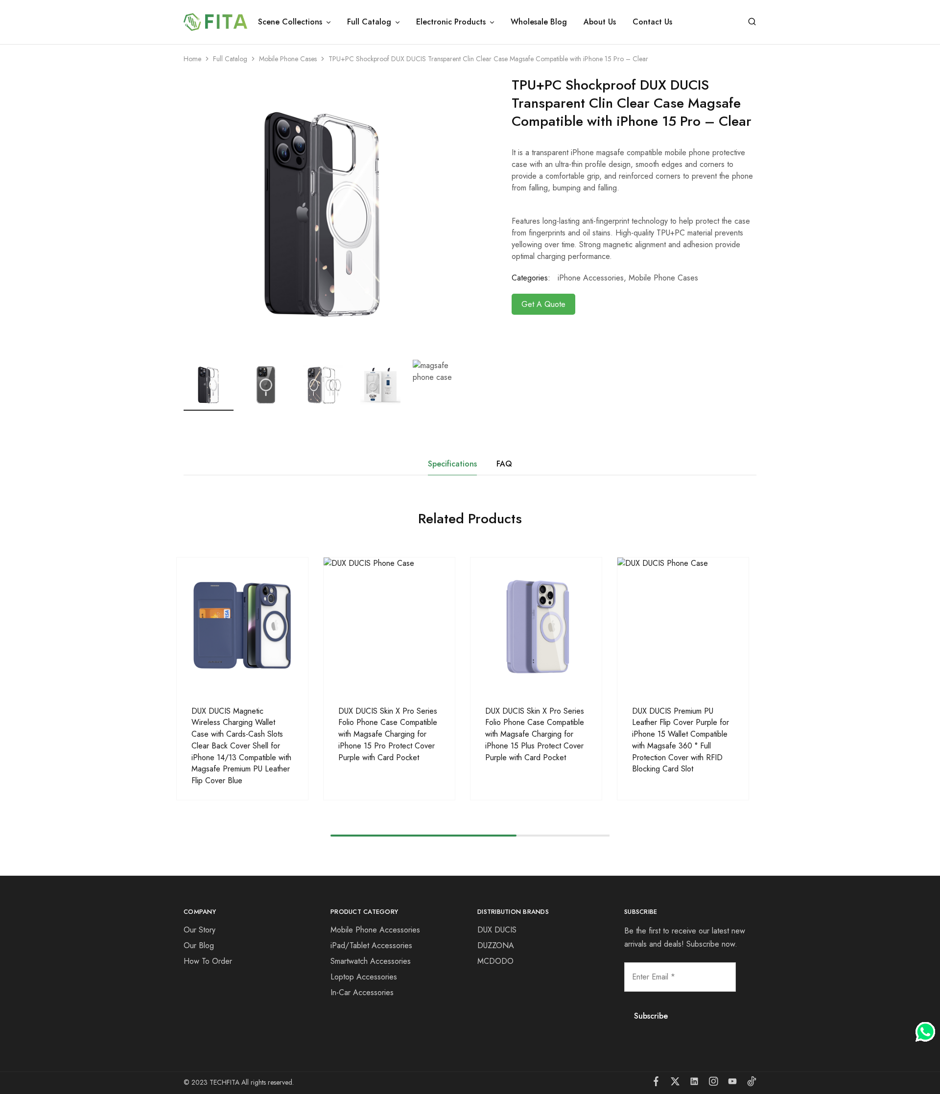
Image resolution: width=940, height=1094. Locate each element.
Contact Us (652, 22)
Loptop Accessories (363, 976)
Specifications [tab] (452, 463)
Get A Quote (543, 304)
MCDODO (495, 961)
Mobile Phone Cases (288, 59)
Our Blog (199, 945)
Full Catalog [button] (369, 22)
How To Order (208, 961)
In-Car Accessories (362, 992)
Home (192, 59)
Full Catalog (230, 59)
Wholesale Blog (539, 22)
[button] (455, 383)
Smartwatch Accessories (370, 961)
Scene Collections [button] (290, 22)
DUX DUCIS (497, 929)
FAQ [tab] (504, 463)
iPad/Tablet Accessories (371, 945)
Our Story (199, 929)
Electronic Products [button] (451, 22)
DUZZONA (495, 945)
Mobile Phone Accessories (375, 929)
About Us (600, 22)
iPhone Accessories (591, 277)
